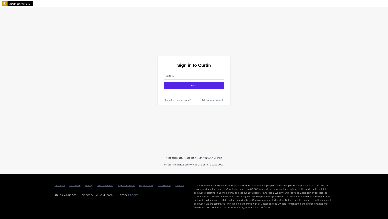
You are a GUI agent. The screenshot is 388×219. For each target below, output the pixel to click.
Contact (180, 185)
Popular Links (146, 185)
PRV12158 (133, 195)
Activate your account (212, 100)
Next (194, 85)
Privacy (88, 185)
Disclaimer (74, 185)
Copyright (60, 185)
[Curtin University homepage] (17, 3)
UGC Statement (105, 185)
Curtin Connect (214, 158)
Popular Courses (126, 185)
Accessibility (164, 185)
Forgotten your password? (178, 100)
